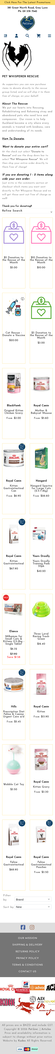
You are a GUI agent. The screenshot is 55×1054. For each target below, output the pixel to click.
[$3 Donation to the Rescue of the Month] (41, 308)
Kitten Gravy (41, 787)
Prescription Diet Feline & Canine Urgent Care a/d (13, 714)
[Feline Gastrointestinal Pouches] (41, 835)
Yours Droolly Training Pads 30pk (41, 563)
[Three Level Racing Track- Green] (41, 609)
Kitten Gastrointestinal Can (14, 488)
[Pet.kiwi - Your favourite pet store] (27, 23)
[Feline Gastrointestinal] (13, 835)
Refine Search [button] (12, 211)
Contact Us (27, 971)
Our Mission (27, 938)
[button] (5, 35)
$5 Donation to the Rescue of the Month (13, 260)
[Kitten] (41, 684)
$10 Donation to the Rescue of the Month (41, 260)
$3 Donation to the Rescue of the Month (41, 335)
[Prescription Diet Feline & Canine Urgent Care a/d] (13, 684)
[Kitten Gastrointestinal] (13, 534)
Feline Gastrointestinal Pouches (41, 864)
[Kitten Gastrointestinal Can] (13, 458)
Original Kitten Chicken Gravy (13, 411)
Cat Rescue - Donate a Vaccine (13, 334)
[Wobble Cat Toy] (13, 759)
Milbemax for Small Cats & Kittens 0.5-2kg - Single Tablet (13, 640)
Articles (46, 1029)
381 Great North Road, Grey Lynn (27, 8)
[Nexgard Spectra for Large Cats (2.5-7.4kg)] (41, 458)
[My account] (16, 35)
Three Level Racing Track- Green (41, 636)
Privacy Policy (27, 958)
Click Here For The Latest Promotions (27, 2)
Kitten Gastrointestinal (14, 562)
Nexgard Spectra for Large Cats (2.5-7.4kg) (41, 488)
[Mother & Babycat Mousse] (41, 383)
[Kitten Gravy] (41, 759)
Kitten (41, 711)
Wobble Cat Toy (13, 784)
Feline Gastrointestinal (14, 863)
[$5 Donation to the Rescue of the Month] (13, 232)
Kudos (22, 1041)
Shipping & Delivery (27, 945)
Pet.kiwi (33, 1029)
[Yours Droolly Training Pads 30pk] (41, 534)
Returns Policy (28, 951)
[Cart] (38, 35)
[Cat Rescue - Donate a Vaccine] (13, 308)
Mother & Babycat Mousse (41, 411)
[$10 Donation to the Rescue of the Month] (41, 232)
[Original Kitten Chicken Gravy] (13, 383)
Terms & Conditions (27, 965)
